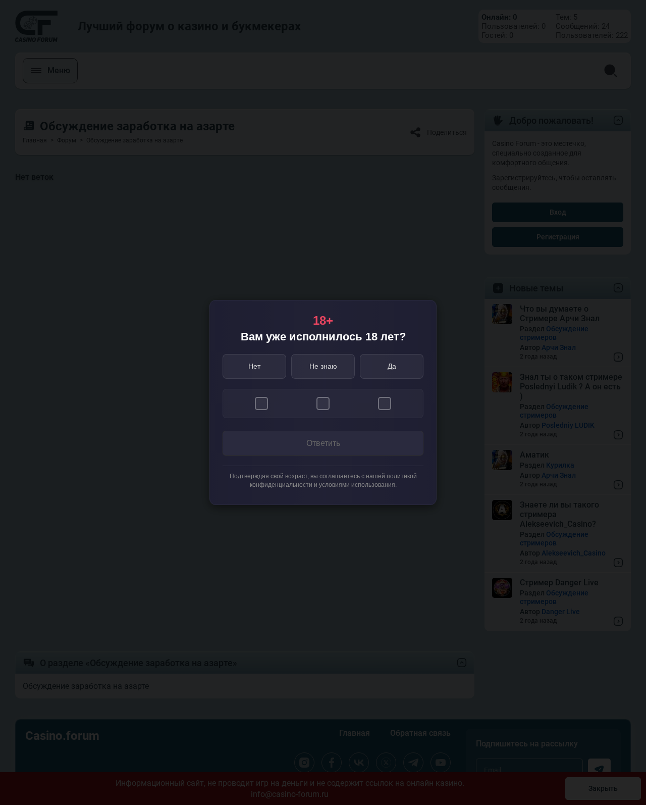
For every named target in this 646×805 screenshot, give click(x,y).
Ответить (323, 443)
